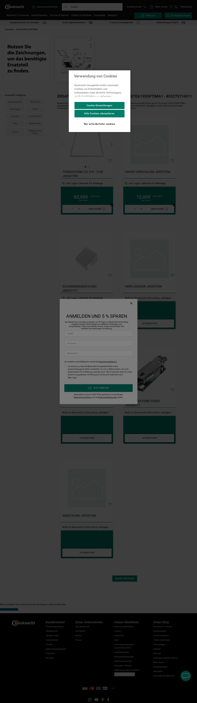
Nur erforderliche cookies (99, 123)
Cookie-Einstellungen (99, 105)
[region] (99, 101)
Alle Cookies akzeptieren (99, 113)
